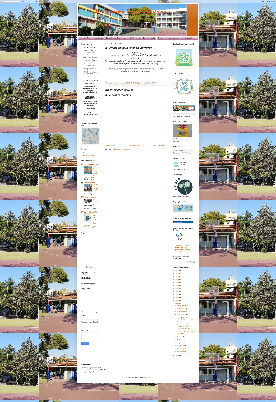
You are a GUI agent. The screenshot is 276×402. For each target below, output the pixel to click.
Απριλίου (180, 343)
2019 (177, 291)
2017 (177, 297)
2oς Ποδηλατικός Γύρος (185, 322)
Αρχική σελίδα (85, 38)
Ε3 (84, 152)
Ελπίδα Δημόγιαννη (91, 164)
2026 (177, 271)
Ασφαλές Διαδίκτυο (188, 38)
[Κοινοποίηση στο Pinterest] (154, 83)
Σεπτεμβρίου (181, 314)
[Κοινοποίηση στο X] (150, 83)
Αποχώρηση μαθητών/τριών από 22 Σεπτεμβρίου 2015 (184, 326)
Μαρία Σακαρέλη (89, 155)
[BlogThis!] (148, 83)
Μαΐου (179, 340)
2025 (177, 274)
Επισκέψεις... (98, 38)
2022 (177, 282)
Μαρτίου (180, 346)
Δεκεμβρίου (181, 306)
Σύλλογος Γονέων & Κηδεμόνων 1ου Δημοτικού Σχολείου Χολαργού (182, 248)
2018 (177, 294)
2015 (177, 303)
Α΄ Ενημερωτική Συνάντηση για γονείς (185, 318)
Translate (189, 153)
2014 (177, 355)
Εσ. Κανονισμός (149, 38)
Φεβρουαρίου (182, 349)
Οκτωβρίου (181, 311)
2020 (177, 288)
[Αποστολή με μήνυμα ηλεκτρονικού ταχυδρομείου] (146, 83)
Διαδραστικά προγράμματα (168, 38)
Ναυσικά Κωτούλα (90, 212)
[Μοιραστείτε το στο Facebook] (152, 83)
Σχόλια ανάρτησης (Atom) (123, 149)
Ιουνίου (180, 337)
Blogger (147, 377)
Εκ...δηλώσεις (135, 38)
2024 (177, 277)
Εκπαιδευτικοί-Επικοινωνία (116, 38)
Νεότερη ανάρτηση (112, 145)
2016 (177, 300)
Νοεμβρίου (181, 309)
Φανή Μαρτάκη (89, 182)
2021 (177, 285)
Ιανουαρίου (181, 351)
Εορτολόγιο (89, 267)
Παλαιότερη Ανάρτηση (158, 145)
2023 (177, 279)
